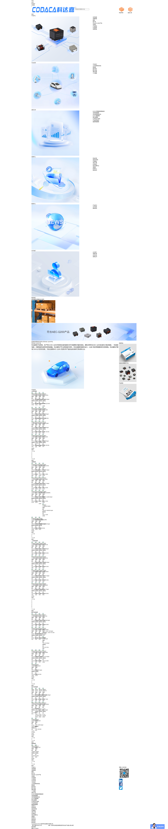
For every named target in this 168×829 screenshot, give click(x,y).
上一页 (33, 451)
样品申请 (33, 807)
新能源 (33, 785)
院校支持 (33, 819)
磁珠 (32, 771)
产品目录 (33, 779)
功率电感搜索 (34, 795)
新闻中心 (33, 203)
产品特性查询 (34, 803)
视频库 (33, 816)
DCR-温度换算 (34, 798)
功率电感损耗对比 (35, 797)
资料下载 (33, 812)
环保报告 (33, 810)
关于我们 (33, 250)
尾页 (32, 460)
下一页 (33, 459)
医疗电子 (33, 786)
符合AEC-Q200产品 (36, 774)
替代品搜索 (34, 800)
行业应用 (33, 62)
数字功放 (33, 788)
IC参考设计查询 (35, 801)
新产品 (33, 773)
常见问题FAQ (34, 815)
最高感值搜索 (34, 804)
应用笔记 (33, 813)
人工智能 (33, 791)
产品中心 (33, 15)
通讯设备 (33, 789)
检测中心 (33, 818)
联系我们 (33, 297)
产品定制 (33, 777)
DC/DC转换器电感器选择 (37, 794)
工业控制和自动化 (35, 783)
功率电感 (33, 768)
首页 (32, 14)
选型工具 (33, 109)
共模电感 (33, 770)
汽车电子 (33, 782)
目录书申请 (34, 809)
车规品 (33, 776)
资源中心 (33, 156)
